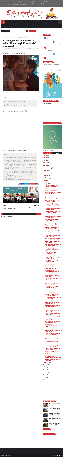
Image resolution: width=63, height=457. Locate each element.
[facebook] (52, 455)
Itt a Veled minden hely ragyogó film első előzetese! (52, 316)
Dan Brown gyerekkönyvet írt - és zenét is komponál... (53, 209)
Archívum (48, 153)
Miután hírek (36, 36)
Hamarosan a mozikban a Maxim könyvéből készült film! (52, 346)
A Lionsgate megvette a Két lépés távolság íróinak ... (53, 217)
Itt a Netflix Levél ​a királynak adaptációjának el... (51, 273)
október (47, 170)
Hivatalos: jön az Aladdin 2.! (51, 268)
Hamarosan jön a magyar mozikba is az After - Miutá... (53, 300)
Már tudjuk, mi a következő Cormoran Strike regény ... (52, 222)
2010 (45, 379)
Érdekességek (14, 22)
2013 (45, 374)
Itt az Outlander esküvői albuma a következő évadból (53, 308)
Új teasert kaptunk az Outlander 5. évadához (53, 360)
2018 (45, 366)
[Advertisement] (52, 113)
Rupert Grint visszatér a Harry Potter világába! (55, 419)
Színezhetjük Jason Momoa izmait (53, 239)
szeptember (48, 172)
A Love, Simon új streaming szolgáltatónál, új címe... (51, 204)
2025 (45, 157)
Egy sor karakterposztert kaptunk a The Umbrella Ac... (53, 214)
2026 (45, 155)
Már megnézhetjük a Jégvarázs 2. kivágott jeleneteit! (53, 245)
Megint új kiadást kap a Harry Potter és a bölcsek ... (52, 319)
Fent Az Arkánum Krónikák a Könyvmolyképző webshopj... (52, 289)
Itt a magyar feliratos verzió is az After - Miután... (53, 279)
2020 (45, 165)
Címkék (57, 153)
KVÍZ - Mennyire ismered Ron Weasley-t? (54, 404)
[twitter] (56, 455)
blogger (38, 214)
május (46, 178)
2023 (45, 160)
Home (4, 36)
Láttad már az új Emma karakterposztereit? (50, 253)
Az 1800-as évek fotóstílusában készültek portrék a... (52, 236)
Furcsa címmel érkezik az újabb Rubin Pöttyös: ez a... (52, 281)
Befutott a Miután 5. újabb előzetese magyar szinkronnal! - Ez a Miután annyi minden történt (21, 199)
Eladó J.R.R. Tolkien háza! (51, 190)
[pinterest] (57, 455)
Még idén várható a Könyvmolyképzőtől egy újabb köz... (52, 325)
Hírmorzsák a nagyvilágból (24, 36)
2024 (45, 159)
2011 (45, 377)
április (46, 180)
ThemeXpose (8, 455)
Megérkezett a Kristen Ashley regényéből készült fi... (52, 295)
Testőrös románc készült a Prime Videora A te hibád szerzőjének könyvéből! (46, 31)
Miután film (31, 36)
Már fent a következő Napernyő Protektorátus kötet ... (52, 336)
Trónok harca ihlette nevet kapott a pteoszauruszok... (53, 193)
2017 (45, 367)
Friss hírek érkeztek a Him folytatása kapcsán (51, 328)
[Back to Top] (61, 455)
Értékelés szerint (39, 22)
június (46, 177)
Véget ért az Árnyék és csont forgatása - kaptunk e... (52, 188)
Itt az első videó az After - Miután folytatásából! (53, 298)
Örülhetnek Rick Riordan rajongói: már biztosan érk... (53, 314)
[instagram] (54, 455)
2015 (45, 371)
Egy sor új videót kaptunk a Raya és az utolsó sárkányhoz (55, 409)
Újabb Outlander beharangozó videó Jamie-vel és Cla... (52, 349)
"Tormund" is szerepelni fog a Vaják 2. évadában (52, 225)
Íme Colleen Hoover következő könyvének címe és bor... (52, 334)
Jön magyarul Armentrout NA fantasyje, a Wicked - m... (52, 339)
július (46, 175)
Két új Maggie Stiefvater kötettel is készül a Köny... (53, 331)
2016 (45, 369)
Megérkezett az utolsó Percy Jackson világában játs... (52, 250)
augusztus (48, 173)
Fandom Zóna (23, 22)
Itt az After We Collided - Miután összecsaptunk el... (52, 255)
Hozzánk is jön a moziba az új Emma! (52, 206)
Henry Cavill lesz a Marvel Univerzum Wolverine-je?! (51, 186)
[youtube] (59, 455)
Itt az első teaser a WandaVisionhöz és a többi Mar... (53, 357)
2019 (45, 364)
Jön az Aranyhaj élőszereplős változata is (52, 242)
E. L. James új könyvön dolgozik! (52, 238)
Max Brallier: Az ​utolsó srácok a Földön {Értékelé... (52, 258)
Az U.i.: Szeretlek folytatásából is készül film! (52, 276)
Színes (30, 22)
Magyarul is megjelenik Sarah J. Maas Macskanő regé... (52, 306)
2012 (45, 376)
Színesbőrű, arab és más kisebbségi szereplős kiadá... (52, 271)
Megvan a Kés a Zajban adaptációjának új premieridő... (53, 292)
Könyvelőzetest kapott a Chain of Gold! (53, 195)
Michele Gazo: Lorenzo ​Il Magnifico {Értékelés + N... (53, 231)
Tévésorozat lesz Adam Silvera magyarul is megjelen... (52, 247)
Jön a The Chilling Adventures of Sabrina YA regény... (52, 303)
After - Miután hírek (15, 36)
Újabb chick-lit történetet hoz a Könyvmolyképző (52, 311)
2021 (45, 164)
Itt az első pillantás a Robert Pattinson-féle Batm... (51, 261)
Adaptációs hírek (25, 30)
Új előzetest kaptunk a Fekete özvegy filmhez (52, 354)
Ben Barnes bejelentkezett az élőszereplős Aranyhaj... (52, 228)
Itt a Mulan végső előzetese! (51, 341)
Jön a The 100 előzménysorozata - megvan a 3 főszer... (53, 266)
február (47, 183)
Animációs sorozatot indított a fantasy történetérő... (52, 212)
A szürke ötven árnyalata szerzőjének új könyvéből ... (52, 198)
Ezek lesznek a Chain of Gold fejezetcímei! (52, 220)
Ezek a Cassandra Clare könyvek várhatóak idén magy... (52, 322)
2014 (45, 372)
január (47, 362)
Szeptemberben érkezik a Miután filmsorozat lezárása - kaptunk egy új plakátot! (9, 199)
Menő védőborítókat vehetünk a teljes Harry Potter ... (52, 201)
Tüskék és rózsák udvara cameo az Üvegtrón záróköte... (53, 284)
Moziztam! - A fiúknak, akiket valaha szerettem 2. (52, 233)
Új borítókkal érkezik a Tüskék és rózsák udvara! (52, 343)
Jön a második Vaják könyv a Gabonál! (52, 352)
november (48, 168)
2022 (45, 162)
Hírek (7, 22)
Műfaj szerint (49, 22)
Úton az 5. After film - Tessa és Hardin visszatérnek (32, 200)
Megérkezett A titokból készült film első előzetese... (53, 264)
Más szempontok (6, 26)
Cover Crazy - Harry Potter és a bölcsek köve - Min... (52, 287)
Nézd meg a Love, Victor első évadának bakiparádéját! (54, 414)
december (48, 167)
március (47, 182)
